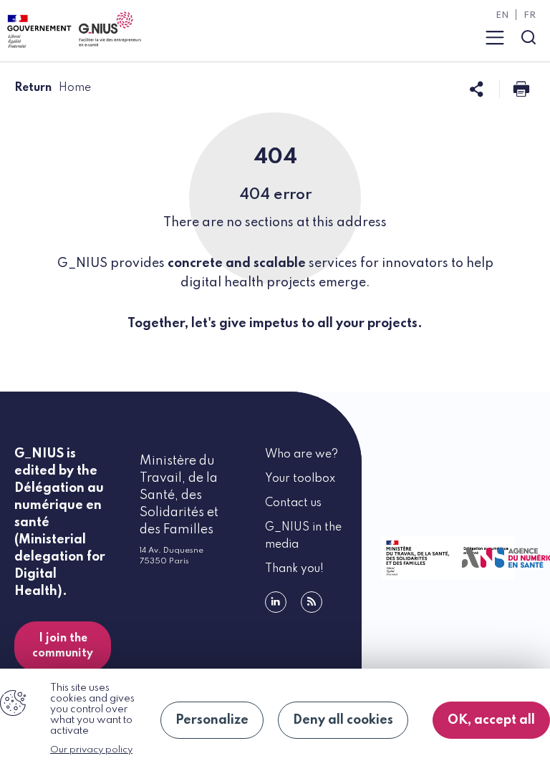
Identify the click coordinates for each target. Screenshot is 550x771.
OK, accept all (491, 720)
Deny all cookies (343, 720)
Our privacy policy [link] (91, 750)
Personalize (212, 720)
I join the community (62, 646)
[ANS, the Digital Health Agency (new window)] (496, 558)
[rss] (311, 602)
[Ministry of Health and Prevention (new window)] (415, 558)
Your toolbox (300, 479)
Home (75, 88)
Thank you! (294, 569)
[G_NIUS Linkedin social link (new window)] (275, 602)
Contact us (293, 503)
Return (33, 88)
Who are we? (301, 454)
